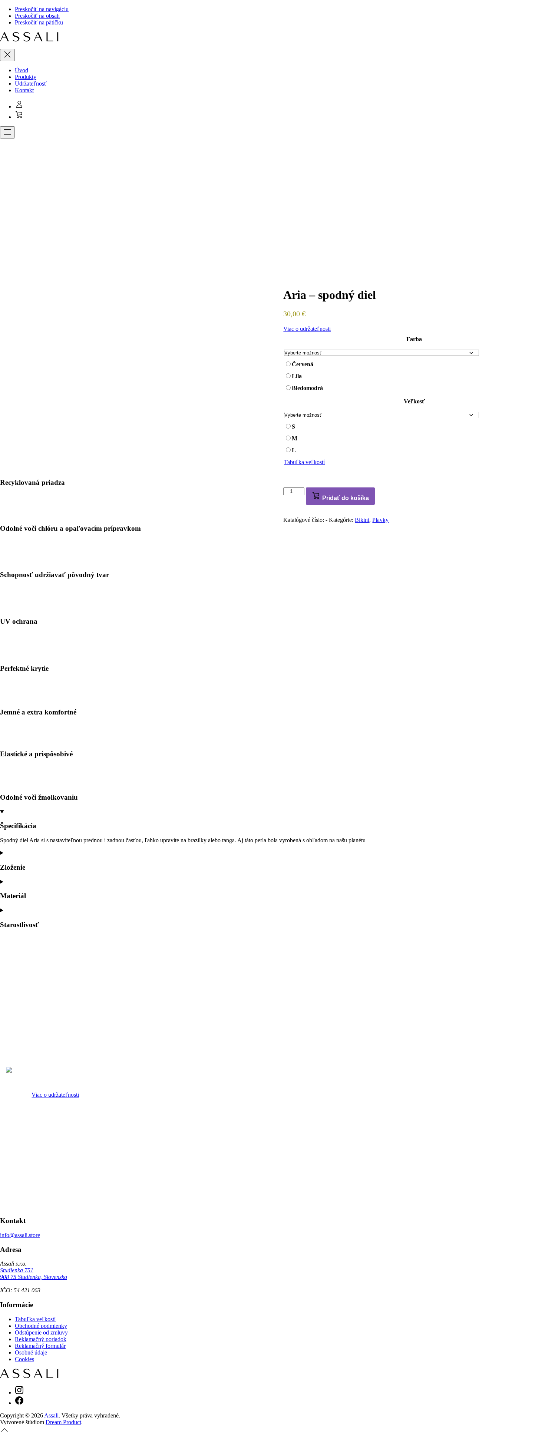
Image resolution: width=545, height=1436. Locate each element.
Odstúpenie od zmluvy (41, 1332)
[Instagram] (19, 1392)
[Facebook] (19, 1403)
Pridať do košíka (345, 498)
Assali (51, 1415)
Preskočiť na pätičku (39, 22)
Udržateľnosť (31, 83)
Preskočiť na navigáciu (42, 9)
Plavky (380, 520)
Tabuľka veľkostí (304, 462)
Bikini (362, 520)
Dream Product (63, 1422)
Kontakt (24, 90)
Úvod (21, 70)
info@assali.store (20, 1235)
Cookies (24, 1359)
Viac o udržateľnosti (307, 329)
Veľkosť (414, 401)
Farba (414, 339)
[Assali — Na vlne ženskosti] (29, 39)
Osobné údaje (31, 1352)
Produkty (25, 77)
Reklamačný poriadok (40, 1339)
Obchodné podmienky (41, 1326)
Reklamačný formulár (40, 1346)
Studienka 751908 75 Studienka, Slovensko (33, 1273)
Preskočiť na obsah (37, 16)
